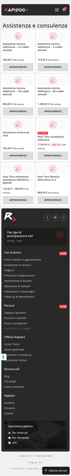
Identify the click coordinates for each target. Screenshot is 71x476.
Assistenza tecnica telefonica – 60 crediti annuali (51, 91)
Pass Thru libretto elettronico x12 (48, 178)
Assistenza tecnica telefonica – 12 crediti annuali (16, 47)
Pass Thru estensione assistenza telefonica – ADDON (17, 179)
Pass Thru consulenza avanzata (51, 138)
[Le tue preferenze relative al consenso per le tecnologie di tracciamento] (3, 357)
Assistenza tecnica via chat (16, 134)
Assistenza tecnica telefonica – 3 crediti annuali (50, 47)
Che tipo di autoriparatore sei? (20, 234)
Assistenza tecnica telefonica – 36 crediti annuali (16, 91)
